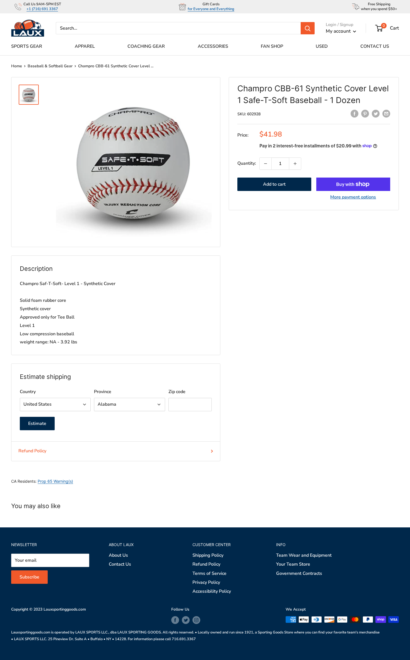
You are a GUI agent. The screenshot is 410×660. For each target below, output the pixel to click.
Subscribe (205, 366)
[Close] (269, 276)
